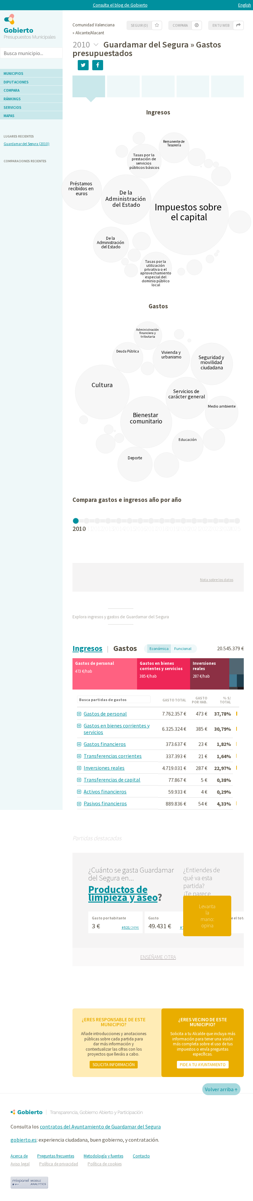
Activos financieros (105, 791)
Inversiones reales (104, 767)
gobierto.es (24, 1139)
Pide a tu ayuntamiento (203, 1064)
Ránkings (12, 99)
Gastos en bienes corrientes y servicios (117, 728)
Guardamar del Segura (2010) (26, 143)
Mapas (9, 115)
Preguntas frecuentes (55, 1156)
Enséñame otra (158, 957)
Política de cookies (105, 1164)
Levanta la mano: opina (207, 916)
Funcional (182, 648)
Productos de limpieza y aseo (122, 893)
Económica (159, 648)
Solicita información (114, 1064)
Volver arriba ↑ (221, 1089)
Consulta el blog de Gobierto (120, 5)
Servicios (12, 107)
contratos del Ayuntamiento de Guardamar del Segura (100, 1126)
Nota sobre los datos (216, 579)
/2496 (130, 927)
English (244, 5)
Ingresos (87, 648)
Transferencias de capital (112, 779)
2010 (82, 44)
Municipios (13, 73)
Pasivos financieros (105, 803)
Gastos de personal (105, 713)
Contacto (141, 1156)
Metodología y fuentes (103, 1156)
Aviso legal (20, 1164)
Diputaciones (16, 82)
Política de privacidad (58, 1164)
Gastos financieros (105, 744)
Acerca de (19, 1156)
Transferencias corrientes (113, 756)
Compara (11, 90)
